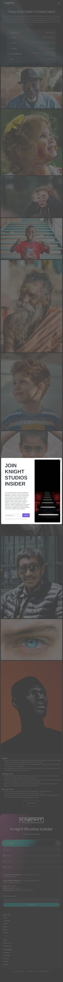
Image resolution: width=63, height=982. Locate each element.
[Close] (59, 460)
